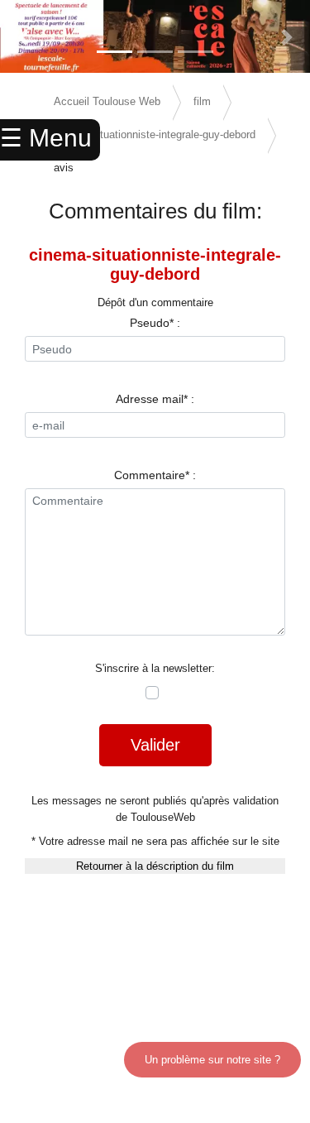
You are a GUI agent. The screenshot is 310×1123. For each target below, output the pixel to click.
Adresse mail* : (155, 399)
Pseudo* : (155, 322)
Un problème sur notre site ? (212, 1059)
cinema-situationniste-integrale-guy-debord (154, 134)
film (202, 101)
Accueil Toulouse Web (107, 101)
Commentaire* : (155, 475)
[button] (23, 37)
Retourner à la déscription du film (155, 866)
